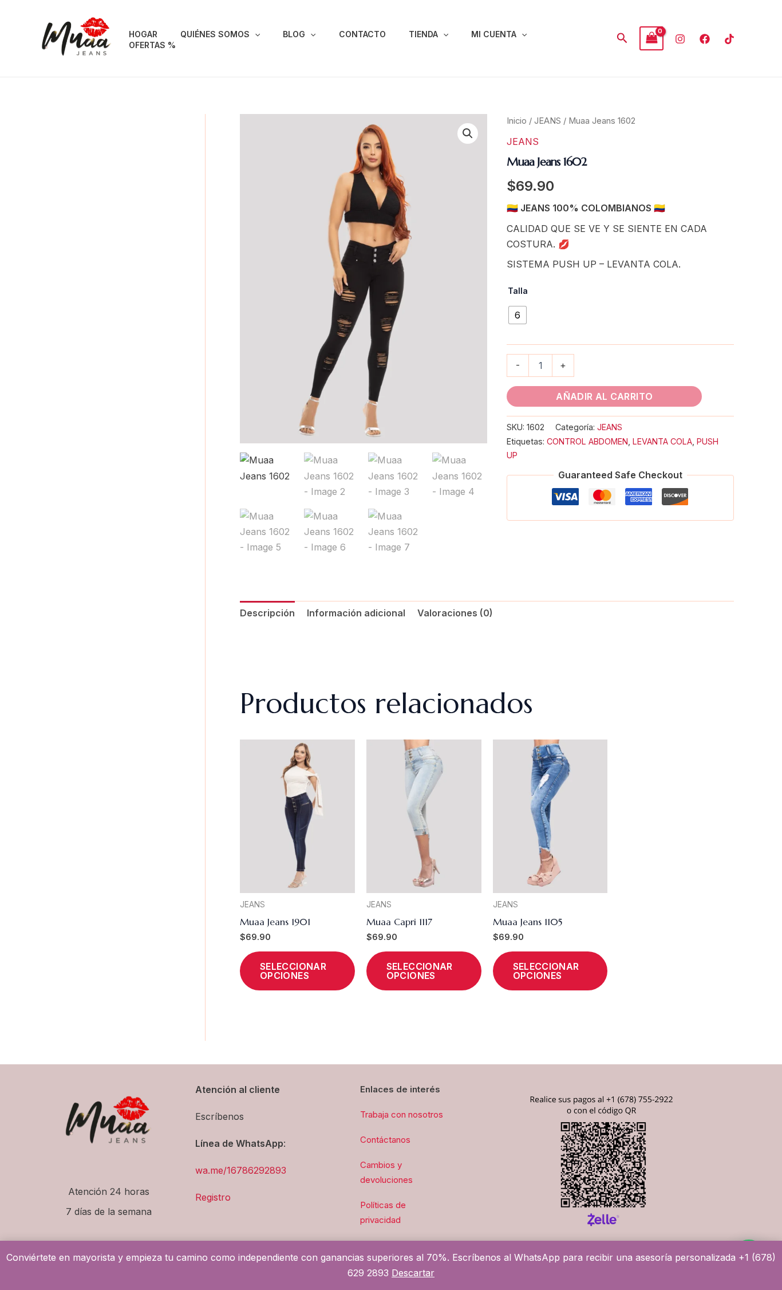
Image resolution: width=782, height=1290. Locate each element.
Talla (518, 291)
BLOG (294, 34)
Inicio (517, 121)
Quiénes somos (215, 34)
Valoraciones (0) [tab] (455, 613)
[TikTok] (729, 39)
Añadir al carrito (604, 396)
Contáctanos (385, 1139)
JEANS (547, 121)
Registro (213, 1197)
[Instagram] (680, 39)
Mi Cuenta (493, 34)
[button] (255, 34)
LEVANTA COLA (662, 441)
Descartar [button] (413, 1273)
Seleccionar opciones (293, 971)
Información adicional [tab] (356, 613)
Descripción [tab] (267, 613)
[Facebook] (705, 39)
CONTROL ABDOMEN (587, 441)
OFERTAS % (152, 45)
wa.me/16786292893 (240, 1170)
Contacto (362, 34)
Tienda (423, 34)
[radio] (517, 315)
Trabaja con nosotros (401, 1114)
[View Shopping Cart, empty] (651, 38)
